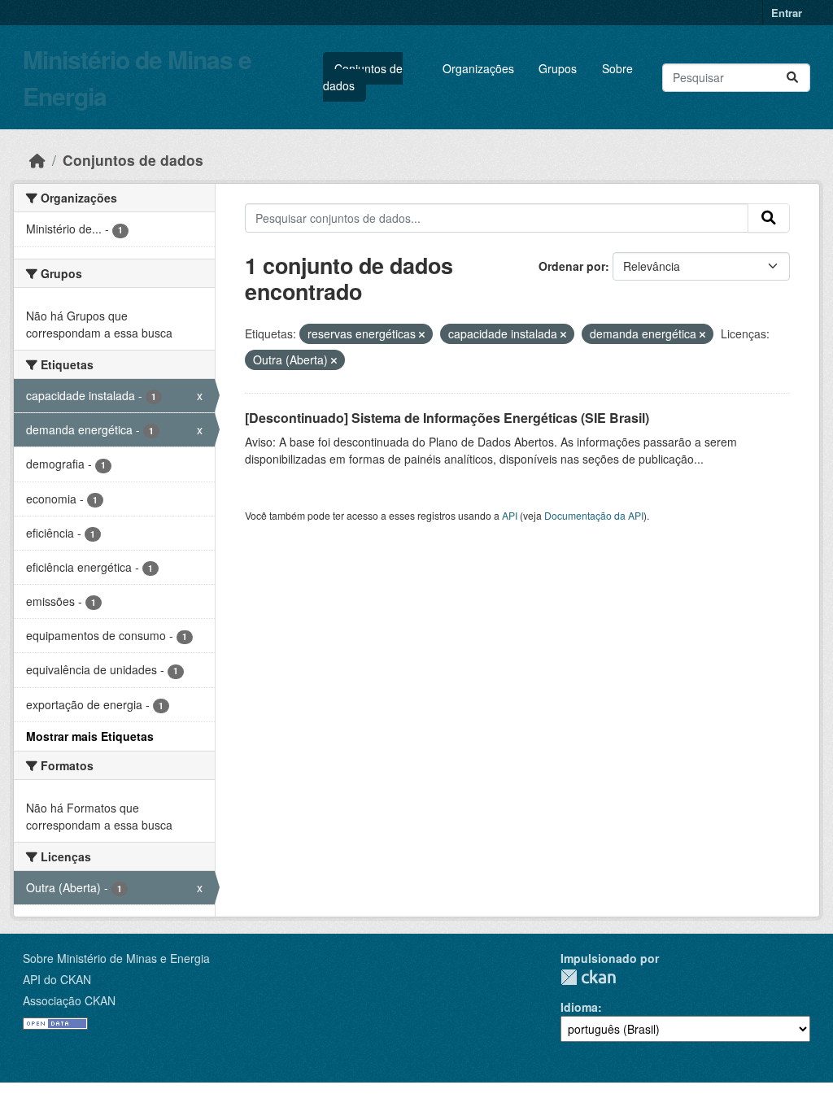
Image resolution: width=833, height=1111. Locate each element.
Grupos (558, 68)
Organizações (478, 68)
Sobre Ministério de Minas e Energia (116, 958)
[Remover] (422, 334)
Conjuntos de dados (363, 77)
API (509, 515)
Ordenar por (572, 266)
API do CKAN (57, 979)
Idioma (579, 1007)
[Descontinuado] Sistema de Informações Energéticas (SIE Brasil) (447, 417)
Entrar (786, 12)
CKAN (588, 977)
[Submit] (792, 77)
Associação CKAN (69, 1000)
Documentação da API (593, 515)
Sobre (617, 68)
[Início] (37, 160)
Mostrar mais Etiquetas (90, 736)
